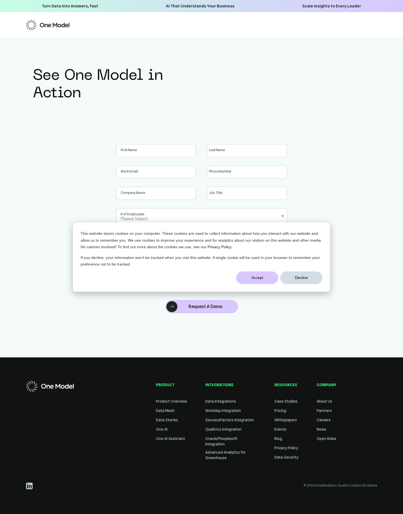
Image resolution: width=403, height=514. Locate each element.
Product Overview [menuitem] (171, 401)
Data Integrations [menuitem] (220, 401)
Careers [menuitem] (324, 420)
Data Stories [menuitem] (167, 420)
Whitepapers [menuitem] (285, 420)
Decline (301, 277)
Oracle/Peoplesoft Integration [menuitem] (221, 441)
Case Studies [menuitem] (285, 401)
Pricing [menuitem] (280, 410)
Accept (257, 277)
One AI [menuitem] (162, 429)
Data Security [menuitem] (286, 457)
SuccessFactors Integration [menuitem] (229, 420)
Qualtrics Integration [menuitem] (223, 429)
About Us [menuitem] (324, 401)
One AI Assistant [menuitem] (170, 438)
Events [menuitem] (280, 429)
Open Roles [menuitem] (326, 438)
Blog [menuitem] (278, 438)
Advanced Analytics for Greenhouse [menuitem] (225, 455)
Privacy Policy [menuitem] (286, 448)
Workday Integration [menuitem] (223, 410)
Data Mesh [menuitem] (165, 410)
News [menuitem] (321, 429)
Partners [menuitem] (324, 410)
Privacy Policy (219, 247)
